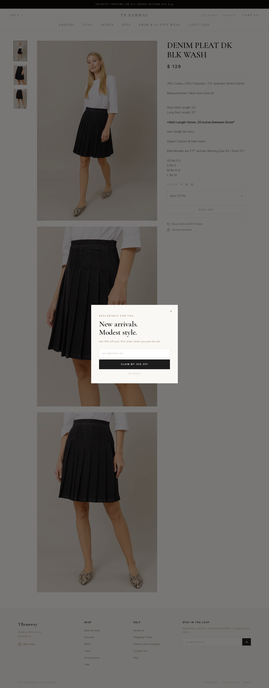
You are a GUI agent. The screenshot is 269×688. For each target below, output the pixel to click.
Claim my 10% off (134, 364)
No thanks (135, 373)
